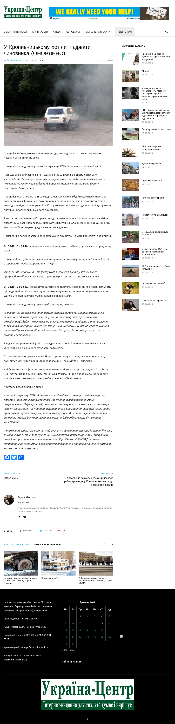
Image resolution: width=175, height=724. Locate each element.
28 (109, 637)
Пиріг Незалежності (152, 180)
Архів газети (40, 32)
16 (73, 630)
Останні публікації (15, 32)
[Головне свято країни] (130, 202)
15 (66, 630)
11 (87, 623)
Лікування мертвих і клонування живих (152, 148)
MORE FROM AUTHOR (47, 544)
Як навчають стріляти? (153, 283)
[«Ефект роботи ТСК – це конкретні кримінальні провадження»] (130, 254)
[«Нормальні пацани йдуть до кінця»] (130, 237)
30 (73, 644)
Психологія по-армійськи (154, 215)
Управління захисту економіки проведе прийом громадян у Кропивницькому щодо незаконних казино (88, 481)
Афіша (56, 32)
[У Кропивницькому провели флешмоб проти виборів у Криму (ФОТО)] (96, 563)
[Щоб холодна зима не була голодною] (130, 271)
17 (80, 630)
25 (87, 637)
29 (65, 644)
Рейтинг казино (72, 661)
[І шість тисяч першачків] (130, 305)
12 (94, 623)
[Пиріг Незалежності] (130, 185)
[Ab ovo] (130, 76)
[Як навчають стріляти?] (130, 288)
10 (80, 623)
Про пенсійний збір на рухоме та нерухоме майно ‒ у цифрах (156, 57)
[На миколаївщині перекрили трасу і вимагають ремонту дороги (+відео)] (21, 563)
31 (80, 644)
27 (101, 637)
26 (94, 637)
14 (109, 623)
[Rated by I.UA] (133, 637)
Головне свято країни (153, 197)
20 (101, 630)
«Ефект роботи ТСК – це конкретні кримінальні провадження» (154, 252)
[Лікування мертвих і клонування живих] (130, 151)
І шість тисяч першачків (154, 300)
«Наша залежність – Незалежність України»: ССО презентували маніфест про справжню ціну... (154, 93)
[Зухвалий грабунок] (130, 168)
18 (87, 630)
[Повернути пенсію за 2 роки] (130, 134)
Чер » (71, 650)
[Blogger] (19, 517)
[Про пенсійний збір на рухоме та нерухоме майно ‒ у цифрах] (130, 59)
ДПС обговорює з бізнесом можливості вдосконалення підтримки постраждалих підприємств (156, 114)
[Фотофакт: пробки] (58, 563)
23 (73, 637)
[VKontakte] (24, 517)
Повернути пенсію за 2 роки (156, 129)
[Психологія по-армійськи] (130, 220)
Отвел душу (11, 478)
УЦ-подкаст (73, 32)
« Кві (64, 650)
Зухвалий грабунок (151, 163)
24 (80, 637)
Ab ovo (145, 71)
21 (109, 630)
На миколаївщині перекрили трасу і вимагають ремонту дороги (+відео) (21, 580)
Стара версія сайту (97, 32)
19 (94, 630)
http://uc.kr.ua (23, 502)
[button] (166, 31)
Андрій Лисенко (14, 60)
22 (65, 637)
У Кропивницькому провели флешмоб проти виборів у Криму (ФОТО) (95, 580)
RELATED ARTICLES (16, 544)
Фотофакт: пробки (50, 578)
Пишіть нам (125, 32)
